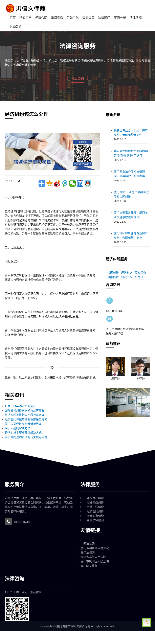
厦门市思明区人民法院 (95, 561)
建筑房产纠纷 (95, 498)
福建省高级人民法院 (93, 557)
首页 (13, 17)
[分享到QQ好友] (88, 183)
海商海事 (88, 17)
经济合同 (41, 17)
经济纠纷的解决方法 (17, 428)
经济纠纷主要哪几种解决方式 (23, 432)
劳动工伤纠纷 (95, 507)
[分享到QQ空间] (49, 183)
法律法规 (136, 17)
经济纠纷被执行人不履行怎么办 (24, 414)
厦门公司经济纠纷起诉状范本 (23, 423)
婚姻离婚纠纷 (95, 502)
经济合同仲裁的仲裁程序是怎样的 (26, 419)
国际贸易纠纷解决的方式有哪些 (24, 410)
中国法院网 (88, 543)
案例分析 (120, 17)
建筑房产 (25, 17)
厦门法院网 (88, 552)
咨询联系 (16, 26)
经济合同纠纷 (95, 511)
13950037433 (22, 522)
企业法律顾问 (95, 520)
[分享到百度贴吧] (80, 183)
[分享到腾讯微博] (65, 183)
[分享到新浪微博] (57, 183)
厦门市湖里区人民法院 (95, 548)
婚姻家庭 (57, 17)
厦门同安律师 (89, 565)
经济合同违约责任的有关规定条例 (26, 437)
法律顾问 (104, 17)
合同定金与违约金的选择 (20, 406)
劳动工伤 (73, 17)
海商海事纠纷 (95, 515)
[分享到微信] (72, 183)
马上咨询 (77, 78)
